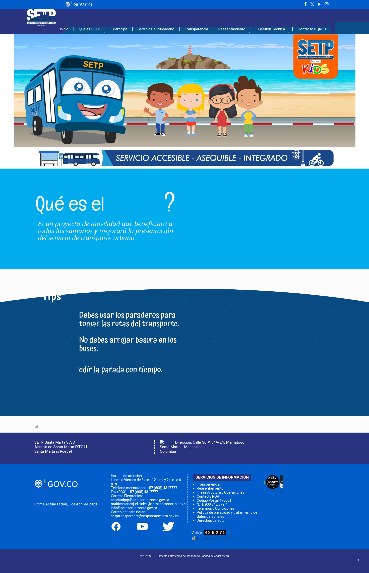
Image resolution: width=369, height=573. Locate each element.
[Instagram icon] (326, 4)
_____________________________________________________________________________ (139, 7)
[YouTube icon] (319, 4)
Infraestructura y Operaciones (220, 492)
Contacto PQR (208, 496)
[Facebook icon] (305, 4)
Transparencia (208, 484)
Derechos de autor (211, 520)
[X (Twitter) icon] (312, 4)
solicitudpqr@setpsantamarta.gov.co (140, 500)
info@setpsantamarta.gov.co (134, 508)
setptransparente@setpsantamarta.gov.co (145, 516)
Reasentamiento (210, 488)
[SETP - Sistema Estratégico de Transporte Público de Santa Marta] (41, 16)
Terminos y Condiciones (215, 508)
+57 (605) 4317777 (162, 488)
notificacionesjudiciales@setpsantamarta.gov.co (149, 504)
